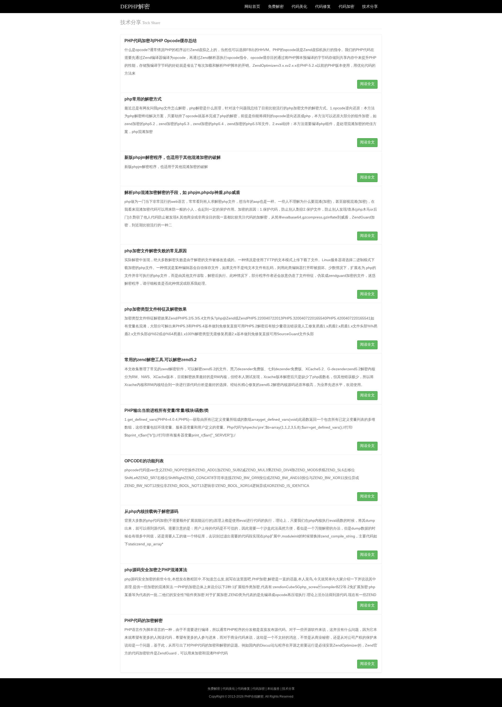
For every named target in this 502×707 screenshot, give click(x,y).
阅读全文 (367, 84)
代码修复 (323, 6)
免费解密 (276, 6)
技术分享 (370, 6)
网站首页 (252, 6)
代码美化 (299, 6)
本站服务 (273, 689)
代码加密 (346, 6)
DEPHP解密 (135, 6)
